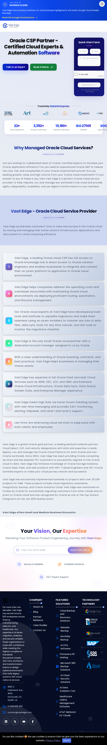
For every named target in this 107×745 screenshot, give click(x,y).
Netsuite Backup (65, 629)
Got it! (66, 740)
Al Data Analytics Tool (67, 689)
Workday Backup (65, 638)
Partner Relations (38, 618)
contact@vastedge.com (20, 712)
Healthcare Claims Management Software (67, 701)
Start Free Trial (78, 550)
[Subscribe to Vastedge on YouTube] (23, 721)
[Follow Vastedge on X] (15, 721)
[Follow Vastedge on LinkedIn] (6, 721)
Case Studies (40, 625)
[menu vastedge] (102, 4)
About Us (38, 606)
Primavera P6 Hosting (67, 656)
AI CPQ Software (65, 647)
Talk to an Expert (15, 67)
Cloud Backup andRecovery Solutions (67, 615)
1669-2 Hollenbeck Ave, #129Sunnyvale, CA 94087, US (15, 693)
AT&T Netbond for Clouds (67, 713)
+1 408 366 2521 (15, 706)
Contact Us (39, 630)
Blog (35, 611)
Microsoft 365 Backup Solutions (67, 666)
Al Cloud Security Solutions (65, 679)
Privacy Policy (52, 740)
